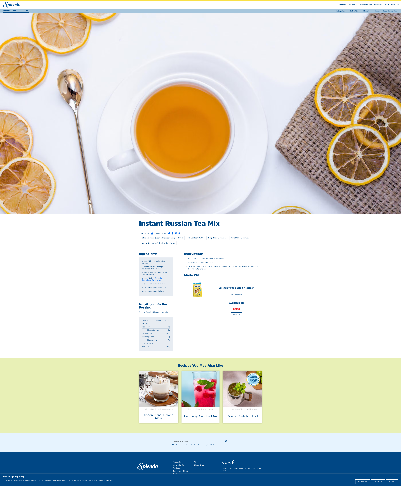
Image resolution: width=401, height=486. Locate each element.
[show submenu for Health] (381, 4)
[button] (152, 233)
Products (342, 5)
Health (377, 5)
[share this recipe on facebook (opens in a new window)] (172, 233)
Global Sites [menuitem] (199, 465)
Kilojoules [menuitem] (366, 11)
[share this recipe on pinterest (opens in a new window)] (175, 233)
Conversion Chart (180, 471)
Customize (362, 482)
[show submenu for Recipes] (356, 4)
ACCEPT (392, 482)
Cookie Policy (249, 468)
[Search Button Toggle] (398, 4)
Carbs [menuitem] (377, 11)
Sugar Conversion (390, 11)
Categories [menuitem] (340, 11)
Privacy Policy (227, 468)
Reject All (378, 482)
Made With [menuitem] (354, 11)
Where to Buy (366, 5)
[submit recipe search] (27, 10)
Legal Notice (238, 468)
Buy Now (236, 314)
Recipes (351, 5)
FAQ (393, 5)
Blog (387, 5)
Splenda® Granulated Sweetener (152, 279)
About (196, 462)
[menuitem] (390, 11)
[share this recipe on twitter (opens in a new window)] (169, 233)
